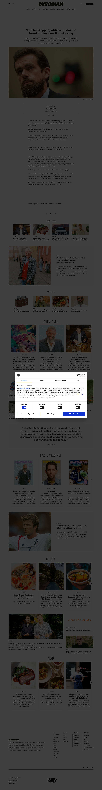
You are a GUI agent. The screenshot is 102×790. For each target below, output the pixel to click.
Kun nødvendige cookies (28, 414)
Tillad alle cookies (74, 414)
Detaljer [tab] (42, 380)
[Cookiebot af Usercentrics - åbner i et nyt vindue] (78, 375)
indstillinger (80, 394)
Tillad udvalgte (51, 414)
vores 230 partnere (25, 388)
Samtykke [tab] (24, 380)
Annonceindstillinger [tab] (60, 380)
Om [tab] (78, 380)
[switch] (42, 407)
